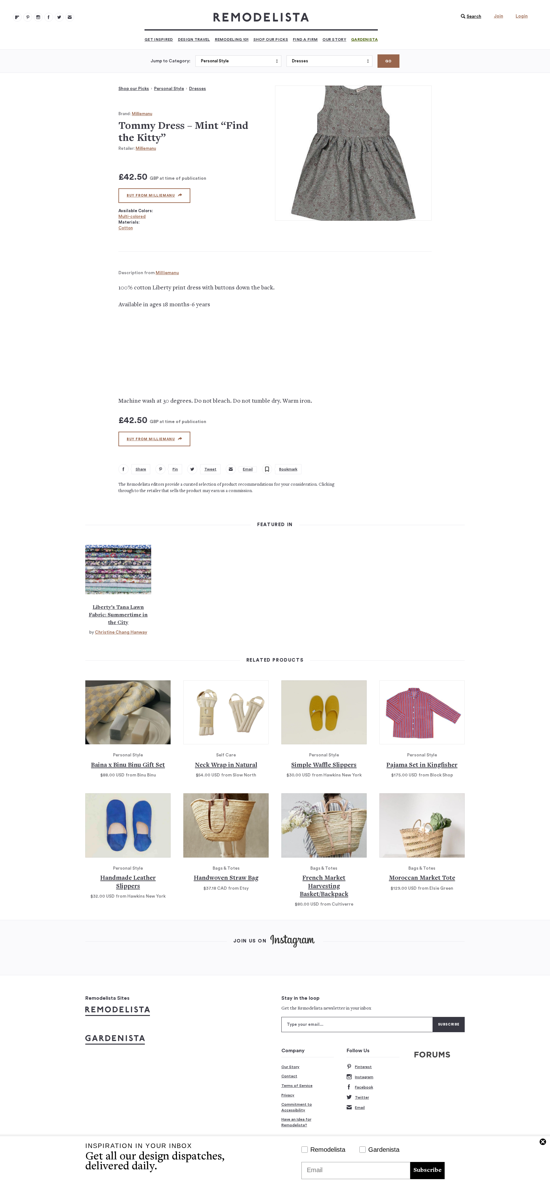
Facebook (364, 1087)
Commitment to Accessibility (296, 1107)
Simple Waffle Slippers (323, 765)
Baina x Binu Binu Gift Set (128, 765)
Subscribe (427, 1170)
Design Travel (194, 39)
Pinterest (363, 1067)
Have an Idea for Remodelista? (296, 1122)
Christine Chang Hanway (121, 632)
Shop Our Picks (270, 39)
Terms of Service (297, 1086)
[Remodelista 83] (59, 17)
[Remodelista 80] (27, 17)
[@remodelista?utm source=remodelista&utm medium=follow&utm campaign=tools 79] (17, 17)
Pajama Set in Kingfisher (421, 765)
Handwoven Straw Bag (226, 878)
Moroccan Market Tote (422, 878)
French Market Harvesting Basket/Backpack (324, 886)
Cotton (125, 228)
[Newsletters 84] (69, 17)
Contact (289, 1076)
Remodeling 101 (232, 39)
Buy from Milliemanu (151, 195)
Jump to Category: (170, 61)
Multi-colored (132, 216)
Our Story (334, 39)
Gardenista (364, 39)
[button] (469, 16)
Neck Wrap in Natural (226, 765)
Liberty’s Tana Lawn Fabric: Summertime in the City (118, 615)
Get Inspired (159, 39)
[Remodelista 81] (38, 17)
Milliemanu (142, 114)
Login (522, 16)
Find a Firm (305, 39)
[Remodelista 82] (48, 17)
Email (360, 1107)
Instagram (364, 1077)
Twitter (362, 1097)
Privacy (287, 1095)
